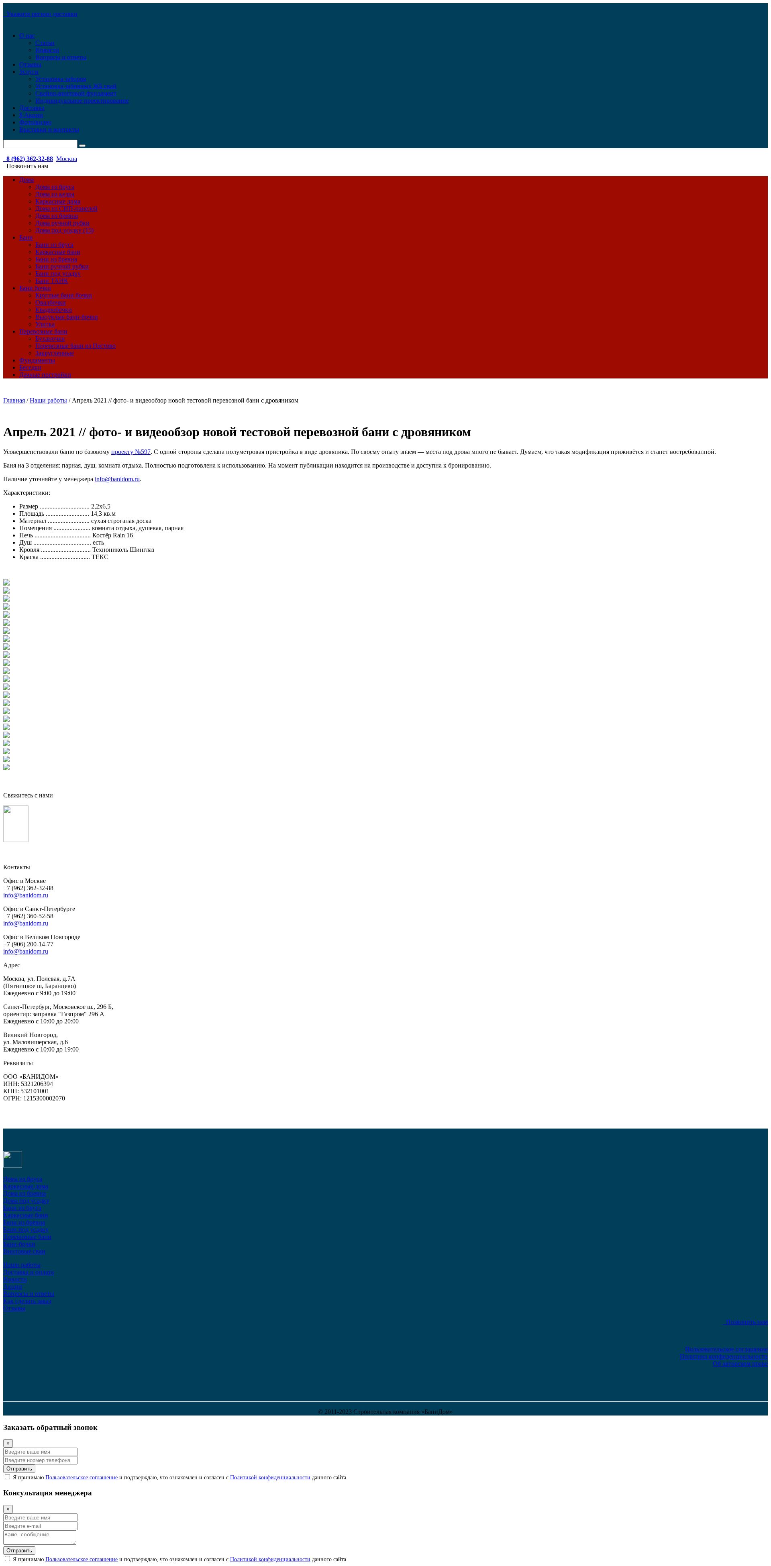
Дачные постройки (45, 374)
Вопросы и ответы (60, 57)
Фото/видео (35, 122)
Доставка (32, 107)
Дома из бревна (56, 215)
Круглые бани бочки (63, 295)
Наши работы (22, 1264)
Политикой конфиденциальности (270, 1477)
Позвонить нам (745, 1321)
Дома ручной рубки (62, 223)
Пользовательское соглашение (726, 1349)
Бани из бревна (56, 259)
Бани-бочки (19, 1244)
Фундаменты (37, 360)
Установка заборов (60, 78)
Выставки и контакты (49, 129)
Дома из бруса (54, 186)
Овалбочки (50, 302)
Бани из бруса (54, 244)
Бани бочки (35, 288)
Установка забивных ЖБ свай (75, 86)
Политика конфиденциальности (724, 1356)
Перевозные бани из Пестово (75, 345)
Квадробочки (53, 309)
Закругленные (54, 353)
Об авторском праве (740, 1363)
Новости (47, 50)
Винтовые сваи (24, 1251)
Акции (12, 1286)
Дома (26, 179)
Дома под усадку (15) (64, 230)
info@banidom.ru (117, 479)
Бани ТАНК (51, 280)
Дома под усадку (26, 1200)
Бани (26, 237)
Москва (66, 158)
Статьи (45, 42)
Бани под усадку (58, 273)
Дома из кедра (54, 194)
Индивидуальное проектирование (82, 100)
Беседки (30, 367)
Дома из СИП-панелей (66, 208)
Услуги (29, 71)
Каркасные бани (57, 251)
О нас (27, 35)
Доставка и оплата (28, 1272)
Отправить (19, 1469)
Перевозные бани (43, 331)
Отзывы (30, 64)
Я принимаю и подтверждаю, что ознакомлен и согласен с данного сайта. (179, 1477)
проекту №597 (131, 451)
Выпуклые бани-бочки (66, 316)
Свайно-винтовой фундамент (75, 93)
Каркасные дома (57, 201)
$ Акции (31, 115)
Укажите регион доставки (40, 13)
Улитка (45, 324)
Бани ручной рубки (62, 266)
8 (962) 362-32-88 (28, 158)
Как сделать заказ (27, 1301)
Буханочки (50, 338)
